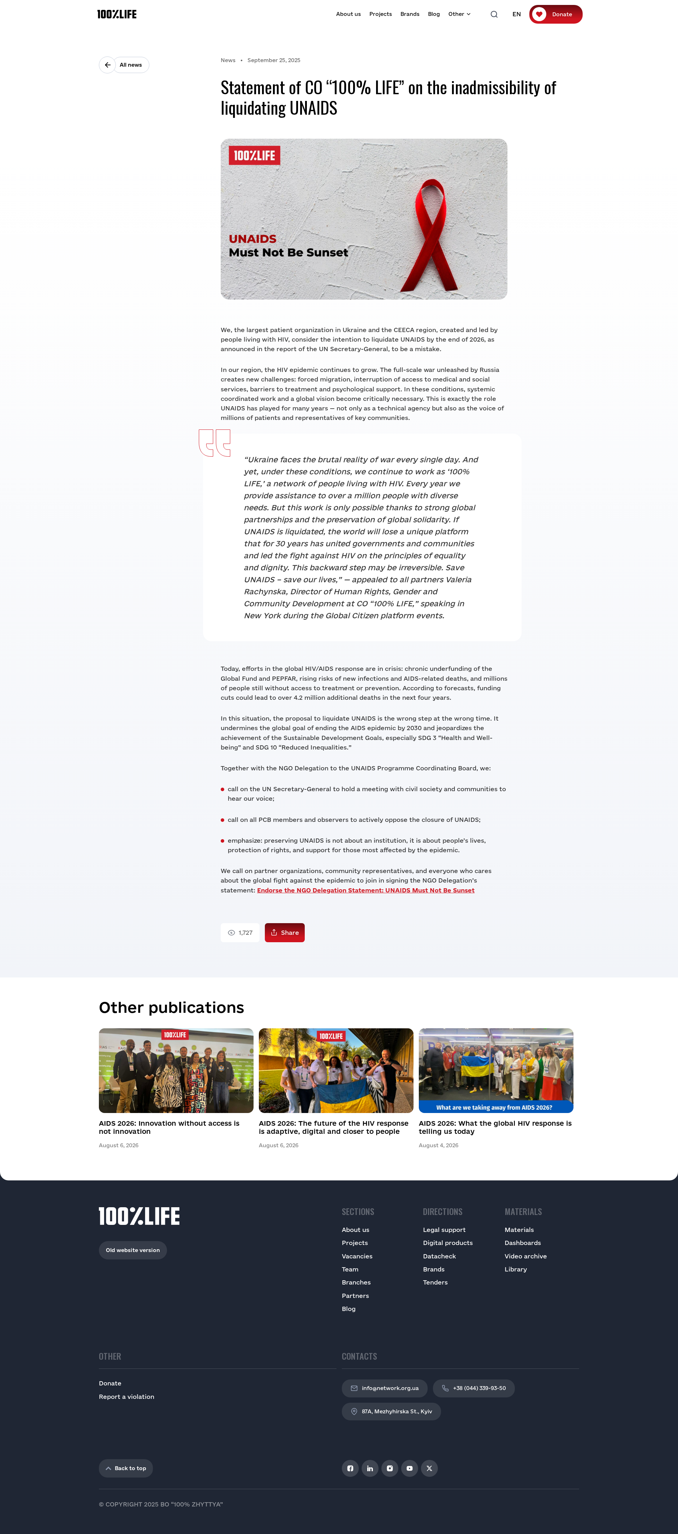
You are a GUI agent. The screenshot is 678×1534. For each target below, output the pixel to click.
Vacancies (357, 1256)
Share (290, 932)
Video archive (526, 1256)
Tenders (435, 1282)
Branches (356, 1282)
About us (348, 14)
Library (516, 1269)
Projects (380, 14)
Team (350, 1269)
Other (456, 14)
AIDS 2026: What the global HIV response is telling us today (495, 1127)
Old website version (133, 1250)
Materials (519, 1229)
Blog (434, 14)
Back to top (130, 1468)
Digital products (448, 1242)
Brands (410, 14)
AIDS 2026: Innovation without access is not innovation (169, 1127)
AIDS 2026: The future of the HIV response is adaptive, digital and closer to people (334, 1127)
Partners (355, 1295)
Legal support (444, 1229)
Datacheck (439, 1256)
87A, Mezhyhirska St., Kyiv (397, 1411)
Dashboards (523, 1242)
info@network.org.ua (390, 1388)
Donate (562, 14)
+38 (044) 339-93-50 (479, 1388)
